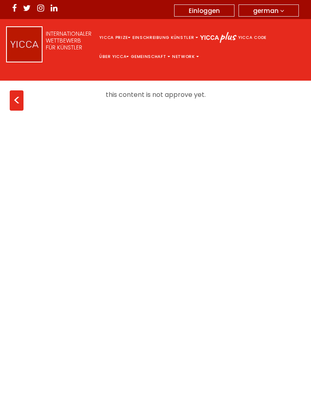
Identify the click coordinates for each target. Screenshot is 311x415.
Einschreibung (150, 37)
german (266, 10)
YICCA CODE (252, 37)
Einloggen (204, 10)
